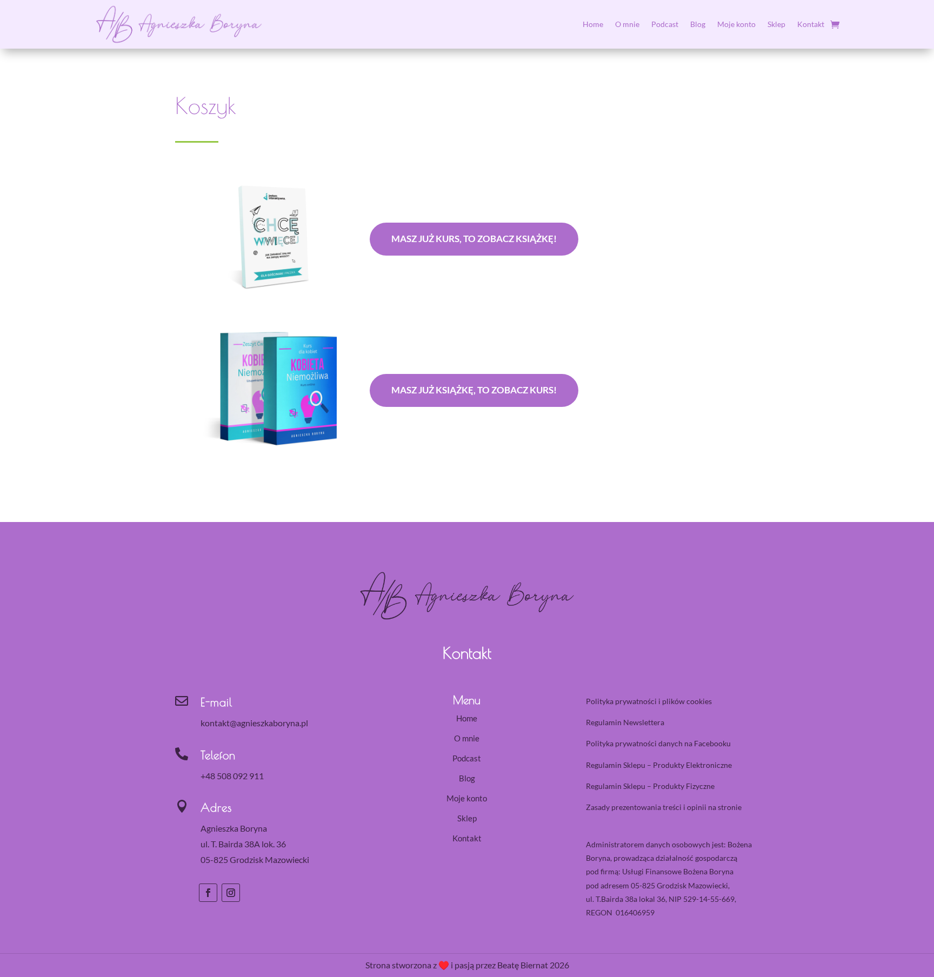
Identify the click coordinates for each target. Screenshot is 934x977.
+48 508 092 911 (232, 776)
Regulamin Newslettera (625, 722)
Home (593, 24)
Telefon (218, 754)
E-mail (216, 701)
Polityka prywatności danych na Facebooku (658, 743)
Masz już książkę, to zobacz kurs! (474, 390)
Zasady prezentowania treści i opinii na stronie (664, 807)
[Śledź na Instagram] (231, 893)
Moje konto (736, 24)
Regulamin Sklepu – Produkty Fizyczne (650, 786)
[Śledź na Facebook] (208, 893)
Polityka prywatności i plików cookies (649, 701)
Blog (697, 24)
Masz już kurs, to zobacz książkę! (474, 238)
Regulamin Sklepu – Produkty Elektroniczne (659, 764)
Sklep (776, 24)
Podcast (664, 24)
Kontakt (810, 24)
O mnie (627, 24)
